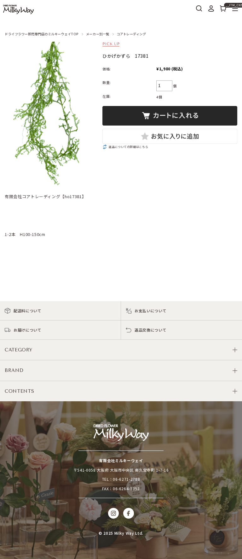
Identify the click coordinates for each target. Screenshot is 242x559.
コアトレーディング (131, 34)
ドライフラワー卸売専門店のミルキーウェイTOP (42, 34)
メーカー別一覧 (97, 34)
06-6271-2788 (126, 479)
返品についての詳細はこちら (128, 146)
